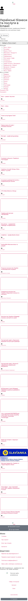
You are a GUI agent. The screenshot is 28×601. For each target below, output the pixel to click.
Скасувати (3, 92)
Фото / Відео (7, 70)
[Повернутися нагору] (24, 593)
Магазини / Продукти (10, 52)
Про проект (4, 539)
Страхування (8, 61)
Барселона (7, 76)
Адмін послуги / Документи (12, 63)
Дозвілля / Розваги (9, 67)
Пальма (6, 86)
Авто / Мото (7, 47)
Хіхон (5, 83)
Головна (3, 536)
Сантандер (7, 85)
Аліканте (6, 79)
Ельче (5, 81)
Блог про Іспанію (6, 543)
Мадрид (6, 74)
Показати (4, 90)
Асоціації (6, 49)
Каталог (14, 585)
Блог (14, 588)
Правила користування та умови (11, 557)
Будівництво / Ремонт (10, 65)
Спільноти (7, 60)
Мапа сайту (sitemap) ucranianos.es (11, 564)
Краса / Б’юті (8, 51)
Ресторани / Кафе (9, 58)
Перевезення (8, 56)
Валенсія (6, 78)
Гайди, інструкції (14, 581)
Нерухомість (8, 54)
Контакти (4, 546)
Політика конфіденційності (9, 560)
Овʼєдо (6, 88)
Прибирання (7, 69)
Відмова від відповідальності (10, 553)
